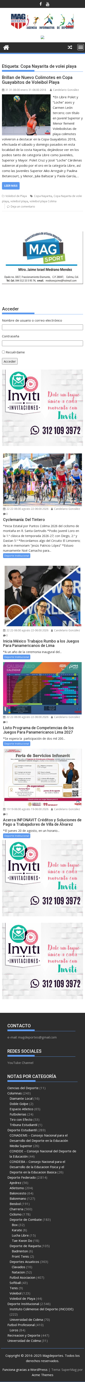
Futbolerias (18, 1114)
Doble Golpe (19, 1103)
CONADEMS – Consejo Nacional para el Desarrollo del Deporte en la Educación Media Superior (39, 1140)
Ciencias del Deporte (23, 1088)
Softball (15, 1282)
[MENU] (80, 47)
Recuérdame (15, 352)
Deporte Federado (21, 1177)
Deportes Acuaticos (24, 1261)
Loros (14, 1330)
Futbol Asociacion (22, 1277)
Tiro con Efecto (21, 1119)
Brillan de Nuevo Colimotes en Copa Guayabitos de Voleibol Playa (37, 80)
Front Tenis (20, 1256)
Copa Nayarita (43, 196)
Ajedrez (15, 1182)
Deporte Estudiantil (22, 1130)
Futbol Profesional (21, 1325)
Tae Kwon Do (22, 1240)
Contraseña (10, 336)
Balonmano (18, 1198)
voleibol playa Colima (43, 201)
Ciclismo (16, 1214)
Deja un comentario (23, 206)
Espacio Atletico (21, 1109)
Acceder (10, 361)
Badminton (20, 1251)
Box (15, 1225)
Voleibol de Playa (16, 196)
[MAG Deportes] (6, 46)
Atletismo (17, 1188)
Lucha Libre (20, 1235)
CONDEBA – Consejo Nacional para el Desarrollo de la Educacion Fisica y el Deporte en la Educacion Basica (37, 1166)
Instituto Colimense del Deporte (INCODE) (41, 1309)
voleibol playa (19, 201)
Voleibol (15, 1293)
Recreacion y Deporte (23, 1335)
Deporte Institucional (16, 555)
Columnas (14, 1093)
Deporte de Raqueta (25, 1246)
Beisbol (15, 1203)
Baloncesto (18, 1193)
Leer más (10, 185)
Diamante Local (21, 1098)
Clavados (18, 1267)
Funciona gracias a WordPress (25, 1369)
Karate (17, 1230)
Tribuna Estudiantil (23, 1124)
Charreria (16, 1209)
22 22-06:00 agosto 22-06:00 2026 (27, 509)
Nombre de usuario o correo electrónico (32, 320)
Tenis (14, 1288)
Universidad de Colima (26, 1319)
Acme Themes (42, 1375)
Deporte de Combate (26, 1219)
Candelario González (66, 90)
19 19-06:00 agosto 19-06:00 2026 (27, 809)
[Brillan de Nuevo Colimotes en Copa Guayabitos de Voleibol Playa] (26, 97)
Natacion (18, 1272)
